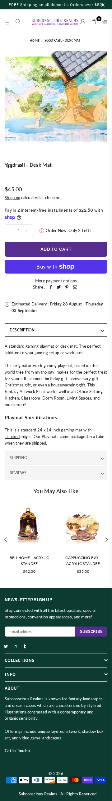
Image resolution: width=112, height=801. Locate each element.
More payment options (56, 280)
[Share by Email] (75, 287)
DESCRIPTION (22, 330)
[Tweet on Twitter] (59, 287)
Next (102, 102)
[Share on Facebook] (51, 287)
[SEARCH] (18, 22)
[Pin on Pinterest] (67, 287)
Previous (9, 102)
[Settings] (103, 22)
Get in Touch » (17, 750)
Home (35, 40)
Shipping (12, 197)
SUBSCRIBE (91, 631)
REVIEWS (18, 473)
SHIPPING (18, 458)
